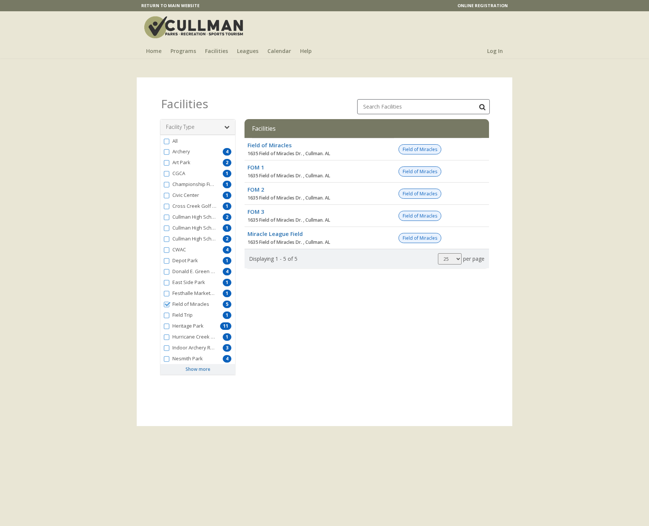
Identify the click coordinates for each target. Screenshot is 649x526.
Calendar (279, 50)
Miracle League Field (275, 233)
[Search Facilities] (482, 106)
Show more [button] (198, 369)
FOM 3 (256, 211)
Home (153, 50)
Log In (495, 50)
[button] (197, 141)
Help (306, 50)
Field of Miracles (270, 145)
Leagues (247, 50)
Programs (183, 50)
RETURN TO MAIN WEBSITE (170, 5)
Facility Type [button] (180, 126)
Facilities (216, 50)
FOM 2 (256, 189)
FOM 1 (256, 167)
